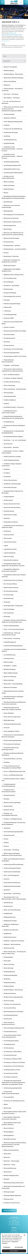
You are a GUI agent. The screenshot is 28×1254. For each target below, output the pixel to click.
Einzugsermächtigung (10, 293)
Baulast (6, 193)
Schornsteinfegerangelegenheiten (13, 832)
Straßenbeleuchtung (9, 982)
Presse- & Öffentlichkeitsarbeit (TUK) (14, 771)
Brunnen (6, 253)
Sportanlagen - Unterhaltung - (12, 893)
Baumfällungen (8, 202)
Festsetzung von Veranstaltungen (13, 349)
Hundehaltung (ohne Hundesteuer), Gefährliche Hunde (13, 526)
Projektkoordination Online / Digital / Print (13, 780)
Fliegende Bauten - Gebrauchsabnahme (8, 361)
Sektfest (6, 842)
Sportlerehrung (8, 906)
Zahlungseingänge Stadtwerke (12, 1195)
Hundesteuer (7, 531)
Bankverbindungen (9, 185)
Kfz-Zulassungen (9, 595)
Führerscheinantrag (9, 385)
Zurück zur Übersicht (9, 1210)
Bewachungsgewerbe (10, 225)
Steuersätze (7, 961)
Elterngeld (7, 300)
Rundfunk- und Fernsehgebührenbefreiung (9, 814)
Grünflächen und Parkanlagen (12, 484)
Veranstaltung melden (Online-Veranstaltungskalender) (12, 1036)
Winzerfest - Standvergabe (11, 1161)
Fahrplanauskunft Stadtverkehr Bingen (15, 331)
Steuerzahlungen (9, 968)
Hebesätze (7, 518)
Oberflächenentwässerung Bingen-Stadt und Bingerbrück (13, 697)
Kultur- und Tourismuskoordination (14, 629)
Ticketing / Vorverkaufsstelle (12, 1004)
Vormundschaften (9, 1097)
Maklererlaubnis (8, 662)
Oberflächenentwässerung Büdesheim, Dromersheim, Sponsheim (14, 703)
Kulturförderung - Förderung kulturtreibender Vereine (11, 634)
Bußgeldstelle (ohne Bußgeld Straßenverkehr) (11, 270)
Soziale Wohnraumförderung (12, 882)
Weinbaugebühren (9, 1135)
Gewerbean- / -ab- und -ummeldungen (15, 440)
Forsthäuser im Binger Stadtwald (13, 378)
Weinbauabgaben (8, 1132)
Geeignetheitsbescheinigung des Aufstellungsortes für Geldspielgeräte (13, 417)
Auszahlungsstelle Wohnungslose (13, 173)
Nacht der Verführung (10, 676)
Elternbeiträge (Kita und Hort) (12, 296)
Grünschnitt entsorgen (10, 487)
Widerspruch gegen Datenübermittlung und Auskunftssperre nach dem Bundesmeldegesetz (14, 1144)
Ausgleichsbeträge (9, 143)
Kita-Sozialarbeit (9, 613)
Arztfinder (7, 125)
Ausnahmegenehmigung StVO (12, 165)
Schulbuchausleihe (9, 835)
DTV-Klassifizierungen (10, 278)
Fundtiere (6, 403)
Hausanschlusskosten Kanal (12, 504)
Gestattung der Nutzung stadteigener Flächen (13, 426)
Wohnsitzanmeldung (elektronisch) (13, 1183)
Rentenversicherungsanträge (12, 802)
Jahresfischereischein (10, 542)
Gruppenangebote (9, 496)
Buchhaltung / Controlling (11, 256)
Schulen (6, 839)
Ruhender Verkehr (9, 810)
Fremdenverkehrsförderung (12, 382)
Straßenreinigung (9, 986)
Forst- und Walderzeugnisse (12, 374)
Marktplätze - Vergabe (10, 666)
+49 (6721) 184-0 (15, 1223)
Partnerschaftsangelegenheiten (13, 740)
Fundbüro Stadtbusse (10, 400)
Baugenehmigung (9, 189)
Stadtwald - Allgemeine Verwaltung (14, 941)
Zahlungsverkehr (9, 1199)
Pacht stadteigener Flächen (11, 731)
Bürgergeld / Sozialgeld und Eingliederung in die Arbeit (11, 261)
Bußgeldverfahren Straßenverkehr (14, 275)
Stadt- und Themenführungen (12, 910)
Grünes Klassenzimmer (10, 480)
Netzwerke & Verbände (10, 687)
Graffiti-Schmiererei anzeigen (12, 456)
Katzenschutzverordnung (11, 587)
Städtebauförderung (9, 917)
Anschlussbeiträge (9, 114)
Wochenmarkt (8, 1172)
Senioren (6, 846)
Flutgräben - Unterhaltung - (12, 365)
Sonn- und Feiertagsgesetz (11, 875)
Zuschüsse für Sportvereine (12, 1203)
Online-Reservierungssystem (12, 717)
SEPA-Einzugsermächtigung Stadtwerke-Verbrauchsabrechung (12, 854)
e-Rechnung (7, 311)
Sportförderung (8, 903)
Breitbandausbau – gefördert (12, 245)
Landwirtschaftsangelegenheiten (13, 646)
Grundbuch (7, 473)
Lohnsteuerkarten (9, 658)
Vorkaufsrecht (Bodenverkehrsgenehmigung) (10, 1092)
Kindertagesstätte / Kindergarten (13, 606)
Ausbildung (7, 136)
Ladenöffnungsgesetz (10, 642)
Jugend (6, 545)
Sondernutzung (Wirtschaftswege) (13, 864)
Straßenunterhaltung (10, 993)
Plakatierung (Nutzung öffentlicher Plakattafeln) (13, 754)
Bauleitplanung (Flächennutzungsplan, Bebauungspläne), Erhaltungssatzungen (14, 197)
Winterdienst (7, 1154)
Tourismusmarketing (10, 1008)
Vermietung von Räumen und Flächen (14, 1062)
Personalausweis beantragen (12, 744)
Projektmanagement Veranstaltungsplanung (8, 785)
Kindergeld (7, 602)
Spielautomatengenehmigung (12, 886)
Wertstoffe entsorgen (10, 1139)
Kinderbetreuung (8, 598)
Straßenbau (7, 979)
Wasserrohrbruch (9, 1128)
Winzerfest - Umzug (9, 1164)
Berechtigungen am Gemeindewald (14, 214)
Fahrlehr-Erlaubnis (9, 327)
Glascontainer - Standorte (11, 447)
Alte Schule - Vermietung (11, 94)
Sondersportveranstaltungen (12, 872)
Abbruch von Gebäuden (10, 67)
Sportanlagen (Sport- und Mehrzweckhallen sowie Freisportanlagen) (14, 898)
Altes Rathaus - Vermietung (12, 98)
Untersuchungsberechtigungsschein (14, 1028)
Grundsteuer (7, 476)
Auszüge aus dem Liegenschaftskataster (8, 177)
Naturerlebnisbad (9, 680)
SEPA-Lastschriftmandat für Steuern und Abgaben (13, 860)
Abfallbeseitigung (9, 70)
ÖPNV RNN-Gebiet (9, 720)
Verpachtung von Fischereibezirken (14, 1066)
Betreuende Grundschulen (11, 218)
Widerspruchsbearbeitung (11, 1150)
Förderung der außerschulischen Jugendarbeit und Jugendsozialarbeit (12, 370)
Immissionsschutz (9, 535)
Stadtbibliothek (8, 913)
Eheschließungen (8, 282)
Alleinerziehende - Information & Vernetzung (12, 89)
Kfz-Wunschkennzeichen (11, 591)
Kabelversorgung (9, 556)
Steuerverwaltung (9, 964)
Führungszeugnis (8, 393)
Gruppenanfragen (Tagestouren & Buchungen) (12, 492)
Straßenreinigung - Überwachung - (13, 990)
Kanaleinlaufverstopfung (11, 560)
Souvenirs (6, 879)
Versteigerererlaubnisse (11, 1077)
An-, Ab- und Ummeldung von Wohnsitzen (11, 102)
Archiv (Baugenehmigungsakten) (13, 121)
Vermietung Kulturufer (10, 1055)
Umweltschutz (8, 1019)
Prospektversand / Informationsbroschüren (9, 791)
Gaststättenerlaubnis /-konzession (14, 407)
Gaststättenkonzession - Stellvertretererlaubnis (10, 412)
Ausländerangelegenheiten (11, 162)
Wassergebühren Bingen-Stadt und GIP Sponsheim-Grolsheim (14, 1112)
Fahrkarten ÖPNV (9, 318)
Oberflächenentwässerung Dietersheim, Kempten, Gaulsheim (11, 708)
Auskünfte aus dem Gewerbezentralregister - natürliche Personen (12, 156)
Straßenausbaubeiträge (10, 975)
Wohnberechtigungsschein (11, 1175)
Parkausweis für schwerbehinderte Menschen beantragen (13, 736)
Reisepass (7, 799)
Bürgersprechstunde (10, 265)
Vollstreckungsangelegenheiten (13, 1088)
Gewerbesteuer (8, 444)
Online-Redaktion (9, 713)
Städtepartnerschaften (10, 921)
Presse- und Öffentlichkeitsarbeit (13, 775)
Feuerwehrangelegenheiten (11, 353)
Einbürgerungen (8, 289)
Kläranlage (7, 616)
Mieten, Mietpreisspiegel (11, 673)
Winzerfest (7, 1157)
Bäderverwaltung (9, 182)
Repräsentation (8, 806)
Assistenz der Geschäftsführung (13, 129)
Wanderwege (7, 1108)
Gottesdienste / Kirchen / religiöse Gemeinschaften (13, 452)
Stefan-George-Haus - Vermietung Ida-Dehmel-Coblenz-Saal (14, 952)
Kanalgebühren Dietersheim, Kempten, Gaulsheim (14, 576)
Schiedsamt (7, 828)
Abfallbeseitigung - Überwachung (13, 74)
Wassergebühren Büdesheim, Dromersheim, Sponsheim (11, 1118)
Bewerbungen (8, 229)
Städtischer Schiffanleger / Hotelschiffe (10, 925)
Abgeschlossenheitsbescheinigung (13, 78)
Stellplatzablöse (8, 957)
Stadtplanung (7, 933)
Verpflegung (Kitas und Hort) (12, 1070)
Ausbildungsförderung (10, 140)
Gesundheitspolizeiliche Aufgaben (13, 436)
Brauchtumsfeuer (9, 242)
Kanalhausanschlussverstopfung (13, 580)
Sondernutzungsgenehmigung (12, 868)
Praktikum (7, 762)
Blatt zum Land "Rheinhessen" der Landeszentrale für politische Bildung (12, 233)
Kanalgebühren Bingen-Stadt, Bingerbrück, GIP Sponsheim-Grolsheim (13, 565)
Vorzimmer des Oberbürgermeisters (14, 1101)
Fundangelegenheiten (10, 396)
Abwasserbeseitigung (10, 81)
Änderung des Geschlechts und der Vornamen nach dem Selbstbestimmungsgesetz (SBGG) (13, 109)
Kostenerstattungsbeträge (11, 626)
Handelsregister (8, 500)
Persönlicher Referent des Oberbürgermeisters (10, 748)
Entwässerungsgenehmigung (12, 304)
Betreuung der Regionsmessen (12, 222)
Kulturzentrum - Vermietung (12, 638)
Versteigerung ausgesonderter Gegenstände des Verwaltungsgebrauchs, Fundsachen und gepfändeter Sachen (13, 1082)
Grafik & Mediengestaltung (11, 460)
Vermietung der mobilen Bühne (13, 1051)
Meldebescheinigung (9, 669)
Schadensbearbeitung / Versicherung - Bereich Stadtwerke (14, 823)
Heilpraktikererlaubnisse (11, 522)
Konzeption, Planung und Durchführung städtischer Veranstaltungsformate (14, 621)
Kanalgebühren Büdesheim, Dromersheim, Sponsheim (11, 570)
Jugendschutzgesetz (9, 553)
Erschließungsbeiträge (10, 314)
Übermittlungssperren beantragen (13, 1011)
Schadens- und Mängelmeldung (13, 819)
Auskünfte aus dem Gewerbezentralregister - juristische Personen (12, 149)
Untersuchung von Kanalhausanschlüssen (8, 1023)
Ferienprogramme (9, 345)
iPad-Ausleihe (8, 538)
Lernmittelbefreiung (9, 655)
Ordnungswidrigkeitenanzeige (12, 724)
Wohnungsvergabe (9, 1192)
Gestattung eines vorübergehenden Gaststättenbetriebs (13, 432)
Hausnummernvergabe (10, 515)
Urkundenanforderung (10, 1031)
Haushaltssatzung (9, 511)
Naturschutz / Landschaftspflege (13, 684)
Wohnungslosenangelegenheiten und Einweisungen (13, 1187)
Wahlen (6, 1104)
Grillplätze (7, 469)
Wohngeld (6, 1179)
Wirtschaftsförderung (10, 1168)
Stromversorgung (9, 1001)
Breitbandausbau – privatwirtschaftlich (15, 249)
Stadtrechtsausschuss (10, 937)
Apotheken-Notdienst (10, 118)
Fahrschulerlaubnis (9, 334)
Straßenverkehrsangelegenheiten (13, 997)
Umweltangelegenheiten (11, 1015)
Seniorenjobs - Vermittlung (11, 850)
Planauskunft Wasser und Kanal (13, 759)
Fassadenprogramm (9, 338)
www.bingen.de (5, 41)
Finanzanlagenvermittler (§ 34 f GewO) (15, 356)
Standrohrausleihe (9, 948)
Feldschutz (7, 342)
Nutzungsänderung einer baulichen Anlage (13, 692)
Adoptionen (7, 85)
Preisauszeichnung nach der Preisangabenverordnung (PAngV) (11, 767)
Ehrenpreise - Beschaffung (11, 285)
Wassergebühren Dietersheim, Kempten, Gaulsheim (11, 1123)
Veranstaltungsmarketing (11, 1041)
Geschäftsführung (9, 422)
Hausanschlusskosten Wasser (12, 507)
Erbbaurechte (8, 307)
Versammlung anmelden (11, 1073)
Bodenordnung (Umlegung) (11, 238)
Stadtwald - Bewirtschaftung (12, 944)
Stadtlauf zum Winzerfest (11, 930)
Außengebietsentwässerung (12, 169)
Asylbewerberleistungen (11, 132)
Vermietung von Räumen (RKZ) (13, 1059)
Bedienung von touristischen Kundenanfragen (11, 206)
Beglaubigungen (8, 211)
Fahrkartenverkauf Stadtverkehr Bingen (12, 323)
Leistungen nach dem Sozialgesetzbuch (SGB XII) (14, 650)
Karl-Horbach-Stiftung (10, 584)
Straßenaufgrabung (9, 972)
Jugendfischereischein (10, 549)
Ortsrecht (6, 728)
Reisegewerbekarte (9, 795)
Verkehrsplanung (9, 1048)
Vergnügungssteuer (9, 1044)
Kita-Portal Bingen (9, 609)
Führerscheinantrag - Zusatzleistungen (15, 389)
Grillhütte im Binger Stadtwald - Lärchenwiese (12, 465)
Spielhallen (7, 890)
